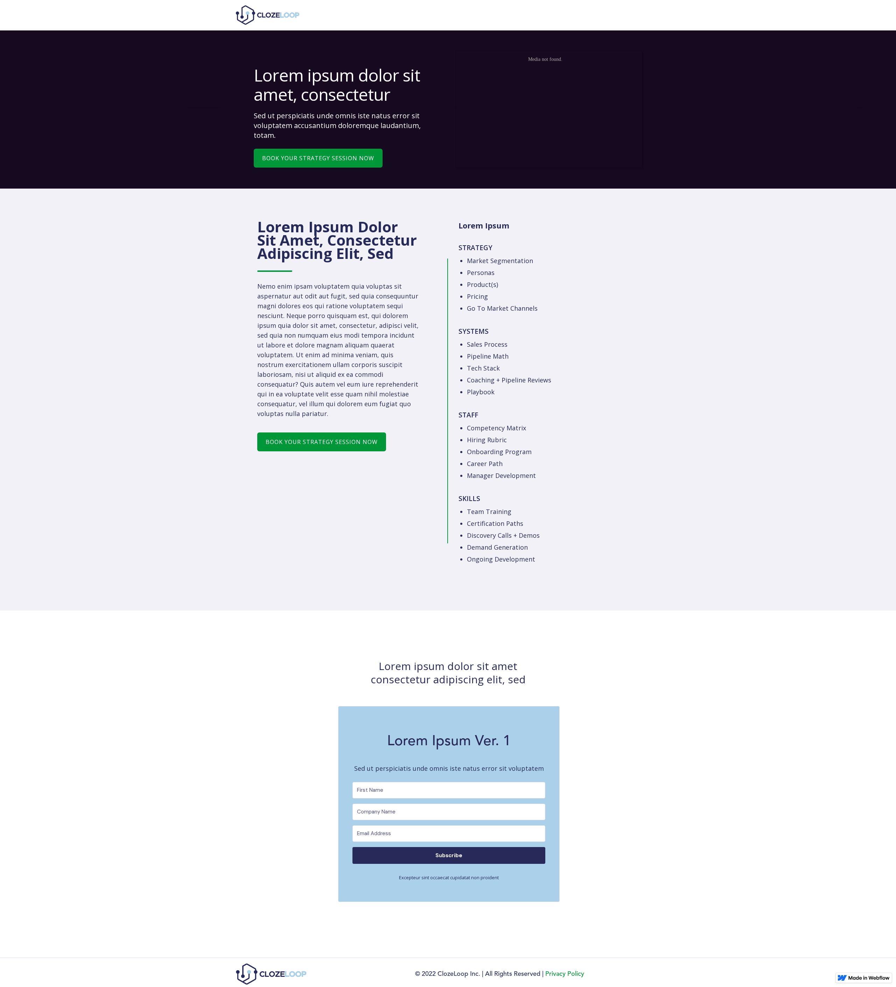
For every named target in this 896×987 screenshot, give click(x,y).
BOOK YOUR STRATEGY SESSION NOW (318, 158)
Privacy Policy (564, 974)
